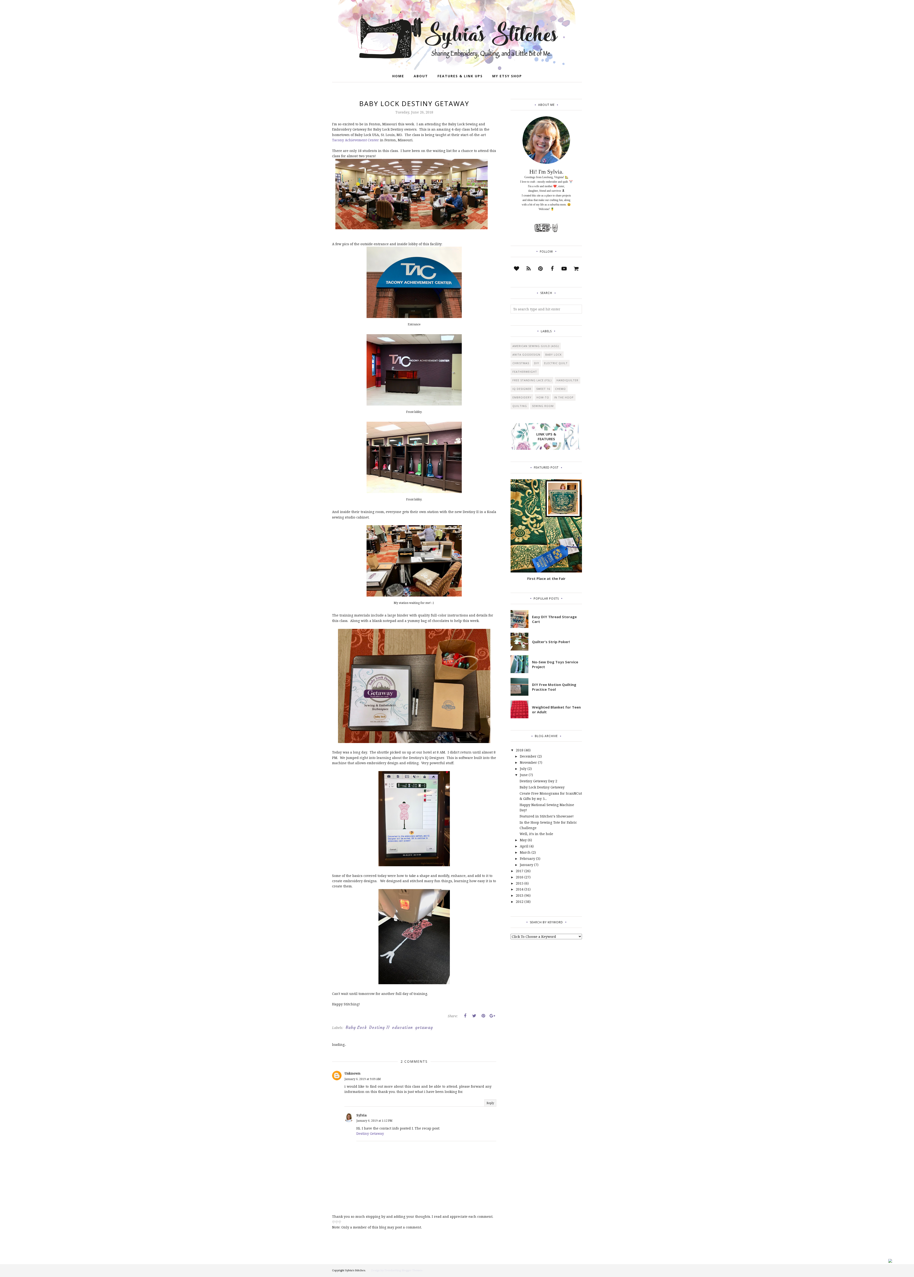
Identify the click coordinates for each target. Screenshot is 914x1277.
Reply (490, 1103)
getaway (424, 1027)
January (526, 864)
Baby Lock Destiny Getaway (542, 787)
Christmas (520, 363)
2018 (519, 750)
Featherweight (524, 371)
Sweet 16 (543, 389)
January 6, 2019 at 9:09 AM (362, 1079)
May (523, 840)
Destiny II (379, 1027)
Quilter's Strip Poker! (551, 641)
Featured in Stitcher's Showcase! (547, 816)
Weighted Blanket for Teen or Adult (556, 709)
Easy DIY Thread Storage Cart (554, 619)
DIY (536, 363)
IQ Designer (521, 389)
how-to (542, 397)
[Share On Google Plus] (492, 1016)
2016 (519, 877)
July (523, 768)
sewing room (543, 406)
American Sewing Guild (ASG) (535, 346)
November (528, 762)
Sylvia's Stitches (355, 1270)
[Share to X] (474, 1016)
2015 (519, 883)
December (528, 756)
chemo (560, 389)
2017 (519, 871)
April (524, 846)
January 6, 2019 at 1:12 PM (374, 1121)
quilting (519, 406)
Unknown (352, 1073)
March (525, 852)
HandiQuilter (567, 380)
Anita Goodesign (526, 354)
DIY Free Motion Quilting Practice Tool (554, 687)
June (524, 775)
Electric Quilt (556, 363)
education (402, 1027)
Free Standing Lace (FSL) (531, 380)
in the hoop (564, 397)
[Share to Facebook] (465, 1016)
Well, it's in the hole (536, 834)
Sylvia (361, 1115)
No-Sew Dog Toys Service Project (555, 664)
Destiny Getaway (370, 1133)
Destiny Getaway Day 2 (538, 781)
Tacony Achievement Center (355, 140)
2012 (519, 901)
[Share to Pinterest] (483, 1016)
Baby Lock (356, 1027)
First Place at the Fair (546, 578)
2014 (519, 889)
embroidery (522, 397)
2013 (519, 895)
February (527, 858)
